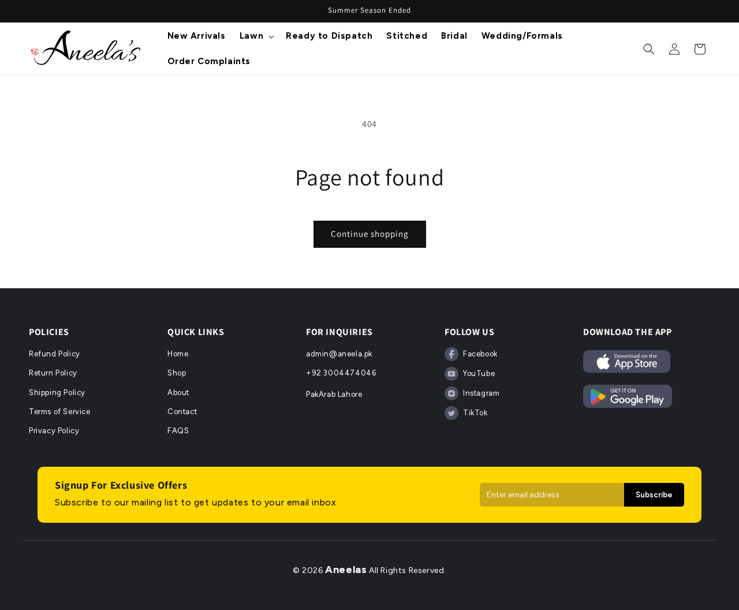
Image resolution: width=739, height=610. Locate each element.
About (178, 392)
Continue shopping (370, 233)
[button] (256, 36)
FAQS (178, 430)
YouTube (479, 373)
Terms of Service (60, 411)
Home (177, 353)
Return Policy (53, 373)
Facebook (480, 353)
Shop (176, 373)
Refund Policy (54, 353)
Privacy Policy (54, 430)
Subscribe (654, 494)
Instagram (481, 393)
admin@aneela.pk (339, 353)
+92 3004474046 (341, 373)
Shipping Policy (57, 392)
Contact (182, 411)
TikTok (475, 412)
